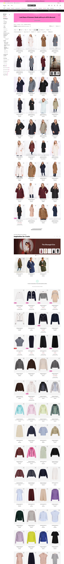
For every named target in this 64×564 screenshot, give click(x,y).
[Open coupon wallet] (49, 5)
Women (4, 5)
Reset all (50, 31)
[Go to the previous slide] (54, 236)
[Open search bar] (59, 8)
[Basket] (60, 5)
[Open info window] (60, 1)
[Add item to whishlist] (23, 35)
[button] (52, 26)
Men (8, 5)
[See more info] (19, 54)
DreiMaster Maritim (27, 24)
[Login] (51, 5)
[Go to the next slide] (60, 236)
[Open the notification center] (54, 5)
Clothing (18, 24)
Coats (22, 24)
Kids (11, 5)
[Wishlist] (57, 5)
